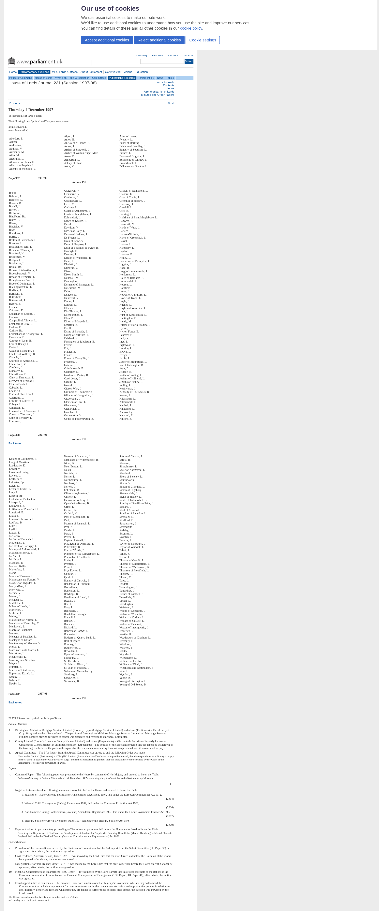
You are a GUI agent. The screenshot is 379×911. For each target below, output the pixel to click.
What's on (61, 77)
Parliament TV (146, 77)
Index (170, 88)
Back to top (15, 443)
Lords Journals (165, 82)
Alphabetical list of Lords (159, 91)
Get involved (113, 71)
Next (171, 103)
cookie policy (191, 28)
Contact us (188, 55)
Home (13, 71)
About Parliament (91, 71)
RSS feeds (173, 55)
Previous (14, 103)
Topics (170, 77)
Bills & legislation (79, 77)
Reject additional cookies (159, 40)
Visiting (128, 71)
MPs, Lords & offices (65, 71)
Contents (168, 85)
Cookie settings (202, 40)
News (160, 77)
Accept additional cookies (107, 40)
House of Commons (20, 77)
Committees (99, 77)
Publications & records (122, 77)
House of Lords (43, 77)
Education (141, 71)
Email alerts (157, 55)
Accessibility (141, 55)
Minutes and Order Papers (157, 94)
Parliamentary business (34, 71)
